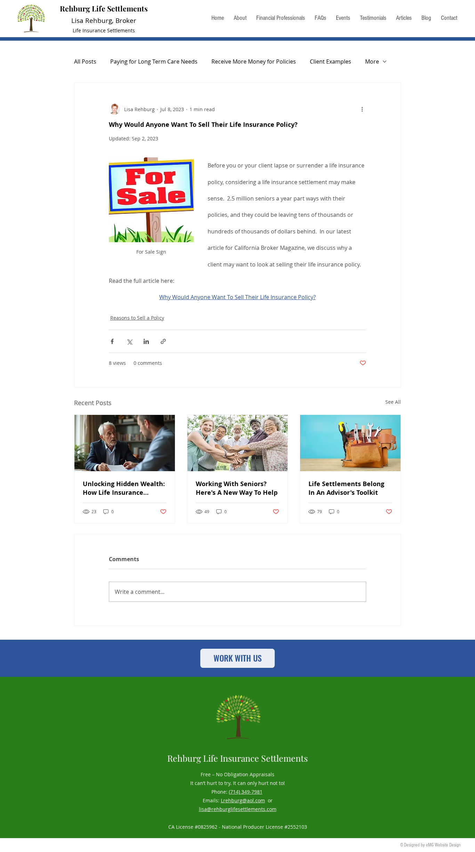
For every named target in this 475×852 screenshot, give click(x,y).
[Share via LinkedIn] (146, 341)
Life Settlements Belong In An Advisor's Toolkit (346, 488)
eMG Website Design (443, 845)
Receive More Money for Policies (253, 61)
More (372, 61)
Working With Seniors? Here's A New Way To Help (236, 488)
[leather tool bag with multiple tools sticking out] (350, 443)
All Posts (85, 61)
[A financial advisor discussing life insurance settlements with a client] (124, 443)
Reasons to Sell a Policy (137, 317)
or (269, 800)
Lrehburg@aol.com (243, 800)
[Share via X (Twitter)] (129, 341)
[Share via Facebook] (112, 341)
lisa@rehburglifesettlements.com (237, 809)
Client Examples (330, 61)
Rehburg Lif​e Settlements (104, 8)
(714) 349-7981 (246, 791)
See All (393, 402)
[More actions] (362, 109)
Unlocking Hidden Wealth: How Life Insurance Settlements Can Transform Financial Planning (124, 488)
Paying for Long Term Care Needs (154, 61)
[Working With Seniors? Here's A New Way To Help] (237, 443)
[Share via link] (163, 341)
